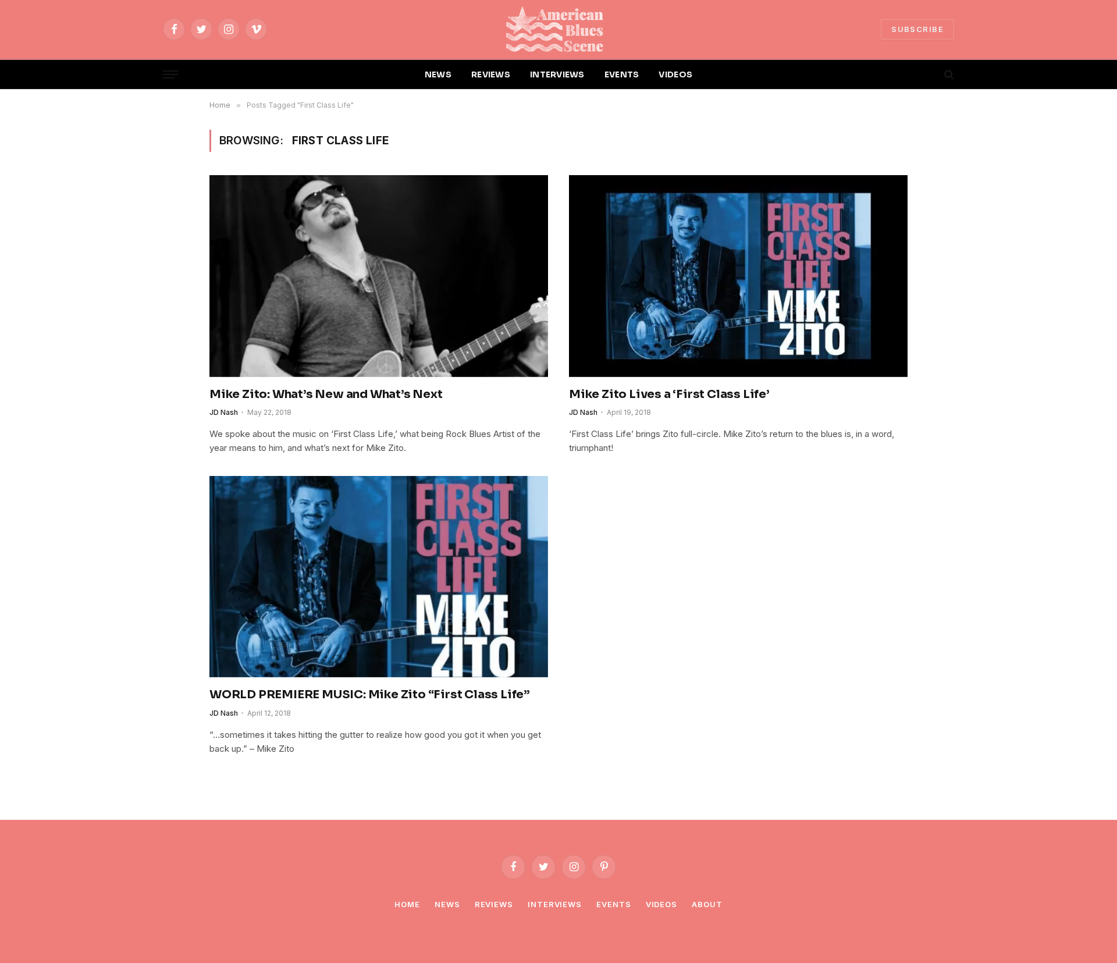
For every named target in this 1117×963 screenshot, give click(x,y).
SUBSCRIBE (917, 29)
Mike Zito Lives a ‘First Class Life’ (669, 394)
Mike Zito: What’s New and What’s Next (326, 394)
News (447, 904)
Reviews (494, 904)
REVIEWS (490, 74)
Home (407, 904)
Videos (661, 904)
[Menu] (170, 75)
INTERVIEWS (557, 74)
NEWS (438, 74)
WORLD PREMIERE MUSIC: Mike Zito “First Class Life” (369, 694)
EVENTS (621, 74)
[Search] (948, 75)
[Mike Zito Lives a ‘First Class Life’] (738, 275)
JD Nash (223, 412)
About (707, 904)
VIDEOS (675, 74)
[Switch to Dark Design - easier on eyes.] (929, 74)
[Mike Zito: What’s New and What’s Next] (378, 275)
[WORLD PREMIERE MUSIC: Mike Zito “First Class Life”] (378, 576)
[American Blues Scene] (558, 29)
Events (613, 904)
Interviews (555, 904)
